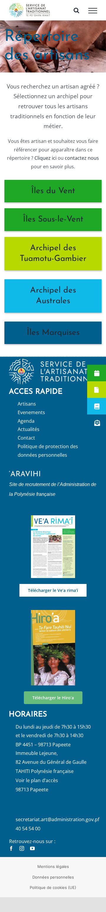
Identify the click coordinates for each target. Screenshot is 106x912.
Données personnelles (53, 882)
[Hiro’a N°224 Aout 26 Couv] (53, 618)
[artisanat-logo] (53, 367)
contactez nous (82, 164)
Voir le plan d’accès (37, 786)
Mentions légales (53, 872)
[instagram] (21, 854)
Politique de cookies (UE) (53, 893)
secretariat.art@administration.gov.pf (57, 825)
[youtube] (32, 854)
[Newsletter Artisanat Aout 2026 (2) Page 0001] (53, 523)
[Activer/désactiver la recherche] (76, 13)
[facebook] (11, 854)
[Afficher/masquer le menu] (93, 13)
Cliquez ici (45, 164)
